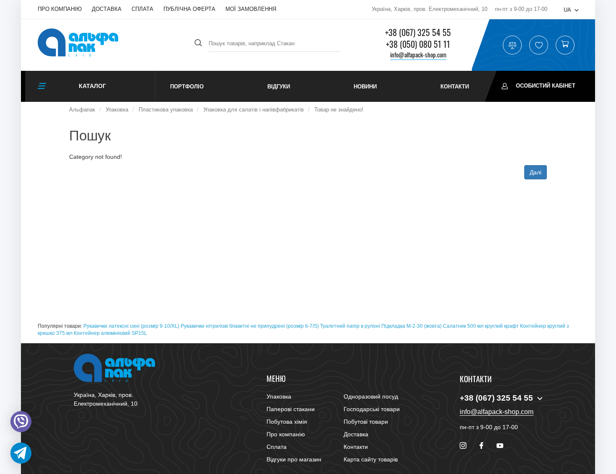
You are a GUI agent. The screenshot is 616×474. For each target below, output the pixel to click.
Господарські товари (372, 409)
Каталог (92, 86)
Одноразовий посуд (371, 396)
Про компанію (60, 9)
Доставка (107, 9)
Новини (365, 86)
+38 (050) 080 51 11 (418, 44)
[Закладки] (539, 45)
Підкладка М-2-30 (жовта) (411, 326)
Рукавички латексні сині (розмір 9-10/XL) (131, 326)
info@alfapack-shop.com (418, 54)
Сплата (142, 9)
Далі (535, 172)
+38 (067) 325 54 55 (418, 32)
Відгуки (278, 86)
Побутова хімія (287, 421)
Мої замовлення (250, 9)
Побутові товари (366, 421)
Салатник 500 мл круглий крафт (481, 326)
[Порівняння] (512, 45)
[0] (565, 45)
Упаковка (279, 396)
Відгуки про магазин (294, 459)
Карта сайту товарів (371, 459)
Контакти (454, 86)
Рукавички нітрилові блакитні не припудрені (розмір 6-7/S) (250, 326)
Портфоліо (187, 86)
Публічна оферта (189, 9)
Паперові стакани (291, 409)
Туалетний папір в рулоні (350, 326)
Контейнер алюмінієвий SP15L (110, 333)
